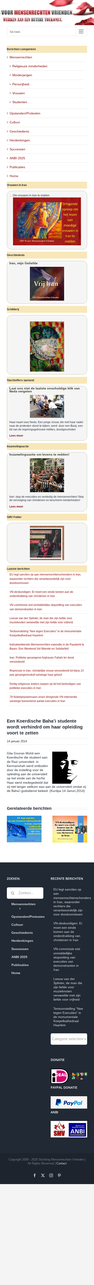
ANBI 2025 (17, 158)
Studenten (19, 102)
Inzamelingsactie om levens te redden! (39, 454)
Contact (61, 1163)
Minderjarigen (22, 75)
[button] (10, 829)
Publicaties (17, 167)
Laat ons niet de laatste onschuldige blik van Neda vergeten (44, 389)
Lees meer (16, 435)
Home (14, 176)
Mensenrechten (21, 57)
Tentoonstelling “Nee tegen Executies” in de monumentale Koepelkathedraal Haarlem (68, 1017)
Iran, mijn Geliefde (23, 263)
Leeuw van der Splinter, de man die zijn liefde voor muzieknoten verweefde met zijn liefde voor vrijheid (67, 989)
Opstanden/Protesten (25, 113)
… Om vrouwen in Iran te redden (29, 195)
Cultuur (15, 122)
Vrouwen (18, 93)
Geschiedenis (19, 131)
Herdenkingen (20, 140)
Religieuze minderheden (29, 66)
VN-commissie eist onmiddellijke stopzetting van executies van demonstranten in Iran (66, 959)
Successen (17, 149)
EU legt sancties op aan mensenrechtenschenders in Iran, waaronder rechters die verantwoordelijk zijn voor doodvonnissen (45, 578)
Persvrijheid (20, 84)
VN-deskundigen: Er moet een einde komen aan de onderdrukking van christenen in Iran (67, 931)
